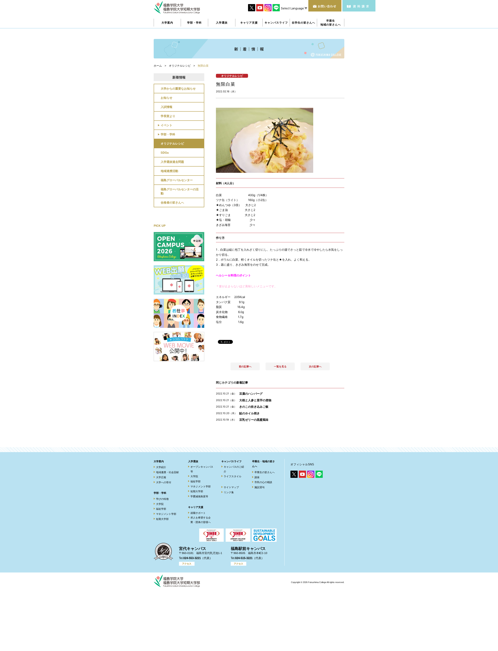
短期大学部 (162, 519)
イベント (166, 125)
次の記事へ (315, 366)
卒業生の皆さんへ (264, 472)
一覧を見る (280, 366)
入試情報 (166, 107)
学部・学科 (168, 134)
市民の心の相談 (263, 482)
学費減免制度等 (199, 496)
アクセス (186, 563)
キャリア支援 (195, 507)
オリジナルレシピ (172, 143)
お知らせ (166, 97)
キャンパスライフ (231, 461)
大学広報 (161, 477)
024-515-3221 (244, 558)
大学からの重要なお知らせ (178, 88)
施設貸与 (259, 487)
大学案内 (159, 461)
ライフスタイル (232, 476)
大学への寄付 (163, 482)
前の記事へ (245, 366)
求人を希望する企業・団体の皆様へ (200, 520)
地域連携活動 (169, 171)
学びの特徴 (162, 499)
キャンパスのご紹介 (234, 469)
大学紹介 (161, 467)
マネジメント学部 (166, 514)
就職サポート (198, 513)
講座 (257, 477)
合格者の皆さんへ (172, 202)
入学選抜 (193, 461)
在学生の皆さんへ (303, 22)
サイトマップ (231, 487)
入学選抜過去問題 (172, 162)
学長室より (168, 116)
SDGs (165, 152)
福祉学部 (161, 508)
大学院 (160, 504)
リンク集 (229, 492)
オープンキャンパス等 (201, 469)
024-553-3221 (192, 558)
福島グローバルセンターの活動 (180, 191)
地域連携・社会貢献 (167, 472)
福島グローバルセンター (177, 180)
